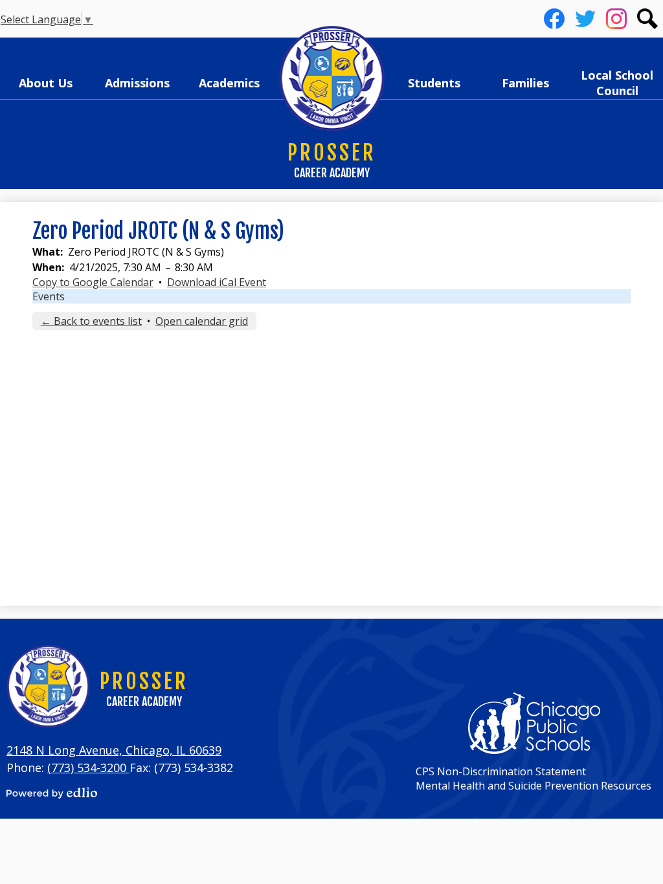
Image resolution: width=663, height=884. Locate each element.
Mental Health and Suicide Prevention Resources (533, 786)
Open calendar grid (201, 321)
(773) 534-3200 (88, 767)
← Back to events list (91, 321)
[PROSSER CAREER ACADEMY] (331, 78)
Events (48, 296)
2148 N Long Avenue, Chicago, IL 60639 (113, 750)
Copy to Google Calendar (92, 282)
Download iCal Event (216, 282)
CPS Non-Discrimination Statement (501, 771)
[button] (46, 83)
